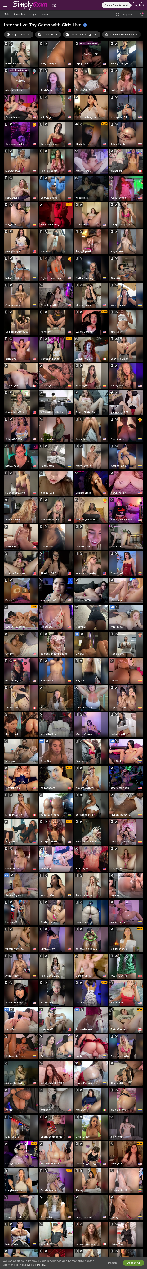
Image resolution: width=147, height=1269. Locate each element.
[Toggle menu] (5, 5)
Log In (137, 5)
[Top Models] (54, 5)
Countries (48, 34)
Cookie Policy (36, 1264)
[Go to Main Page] (30, 5)
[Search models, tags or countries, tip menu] (141, 14)
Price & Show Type (82, 34)
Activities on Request (122, 34)
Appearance (19, 34)
